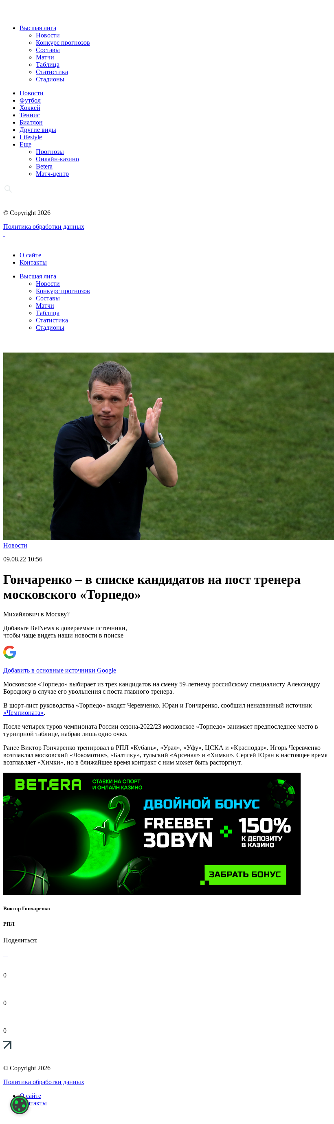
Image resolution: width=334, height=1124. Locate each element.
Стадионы (50, 79)
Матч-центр (52, 173)
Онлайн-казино (57, 159)
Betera (44, 166)
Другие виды (38, 129)
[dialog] (19, 1105)
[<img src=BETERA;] (152, 892)
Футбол (30, 100)
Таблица (47, 64)
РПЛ (9, 924)
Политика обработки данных (43, 226)
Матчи (45, 57)
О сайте (30, 255)
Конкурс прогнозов (63, 42)
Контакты (33, 262)
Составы (48, 49)
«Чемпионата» (23, 712)
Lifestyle (31, 137)
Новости (48, 35)
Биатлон (31, 122)
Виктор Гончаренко (26, 908)
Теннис (30, 115)
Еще (25, 144)
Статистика (52, 71)
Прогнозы (50, 151)
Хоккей (30, 107)
